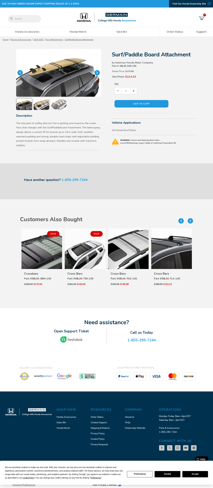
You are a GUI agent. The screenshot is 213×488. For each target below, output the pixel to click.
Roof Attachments (54, 39)
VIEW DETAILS (41, 270)
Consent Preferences (23, 485)
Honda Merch (63, 428)
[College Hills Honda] (106, 17)
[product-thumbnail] (41, 248)
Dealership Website (135, 428)
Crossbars (31, 274)
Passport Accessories (20, 39)
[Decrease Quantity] (118, 90)
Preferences (140, 474)
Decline (167, 474)
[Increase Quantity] (133, 90)
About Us (129, 417)
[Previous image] (20, 72)
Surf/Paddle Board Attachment (79, 39)
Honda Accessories (66, 417)
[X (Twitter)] (169, 448)
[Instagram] (178, 448)
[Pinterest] (194, 448)
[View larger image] (58, 73)
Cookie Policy (98, 439)
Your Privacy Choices (104, 485)
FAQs (127, 422)
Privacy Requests (99, 444)
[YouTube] (185, 448)
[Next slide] (190, 221)
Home (5, 39)
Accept (195, 474)
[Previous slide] (181, 221)
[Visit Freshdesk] (71, 339)
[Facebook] (161, 448)
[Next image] (97, 72)
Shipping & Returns (100, 428)
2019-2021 (38, 39)
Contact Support (99, 422)
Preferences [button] (96, 478)
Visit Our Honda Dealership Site (189, 3)
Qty (116, 84)
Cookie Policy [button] (28, 478)
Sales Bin (61, 422)
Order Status (97, 417)
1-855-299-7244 (75, 180)
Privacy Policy (98, 433)
